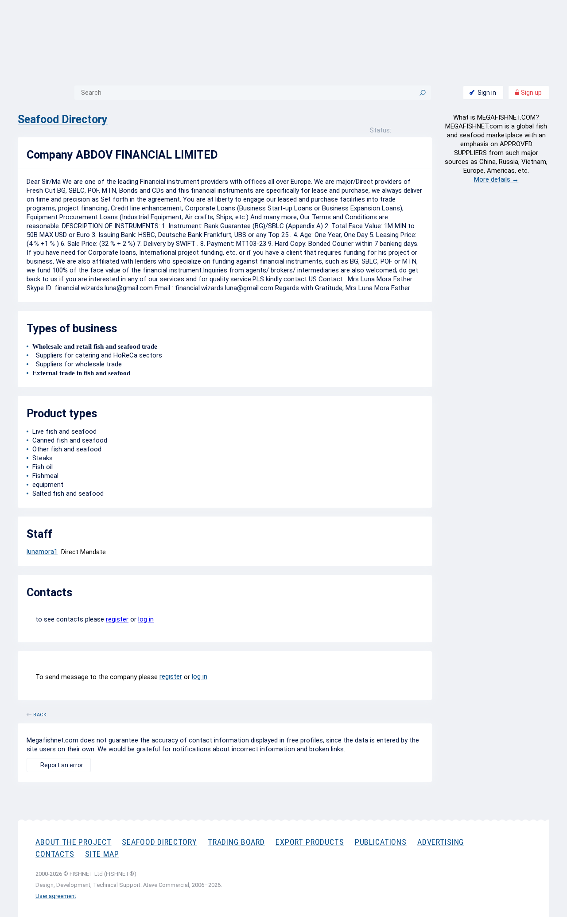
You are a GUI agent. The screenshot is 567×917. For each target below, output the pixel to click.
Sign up (531, 92)
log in (146, 619)
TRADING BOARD (236, 842)
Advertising (440, 842)
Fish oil (42, 467)
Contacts (54, 854)
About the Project (73, 842)
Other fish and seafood (66, 449)
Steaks (42, 458)
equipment (47, 485)
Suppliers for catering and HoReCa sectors (97, 355)
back (40, 713)
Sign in (487, 92)
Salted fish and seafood (68, 493)
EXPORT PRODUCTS (310, 842)
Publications (381, 842)
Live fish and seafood (64, 431)
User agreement (55, 896)
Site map (102, 854)
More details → (496, 179)
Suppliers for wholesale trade (77, 364)
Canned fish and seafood (69, 440)
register (117, 619)
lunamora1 (42, 552)
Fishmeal (45, 476)
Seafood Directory (63, 119)
